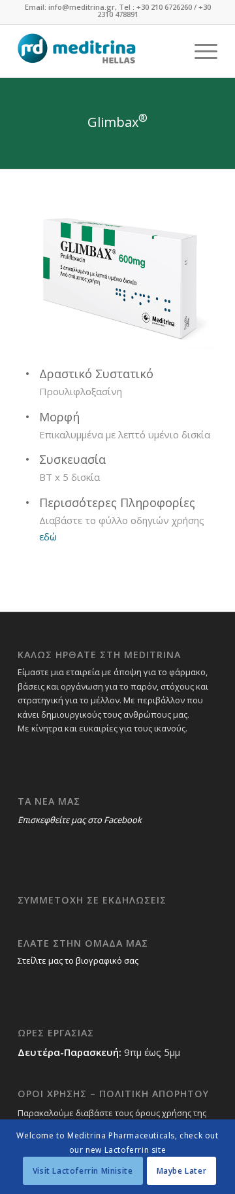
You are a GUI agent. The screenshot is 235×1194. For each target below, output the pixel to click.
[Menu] (199, 51)
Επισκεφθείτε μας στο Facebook (80, 820)
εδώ (48, 536)
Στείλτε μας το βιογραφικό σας (78, 960)
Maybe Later (182, 1170)
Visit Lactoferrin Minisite (83, 1170)
